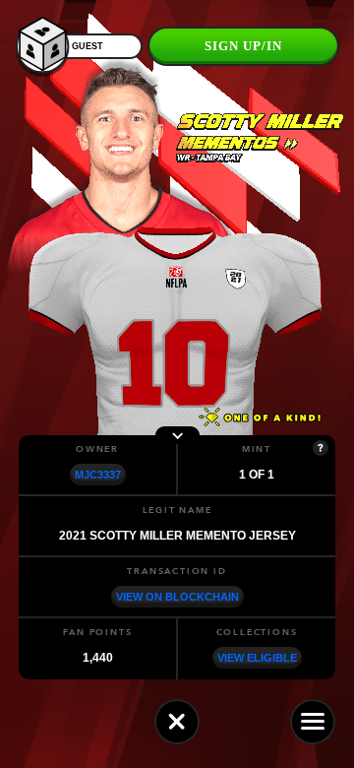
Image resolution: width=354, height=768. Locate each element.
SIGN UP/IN (243, 45)
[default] (177, 721)
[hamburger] (312, 721)
